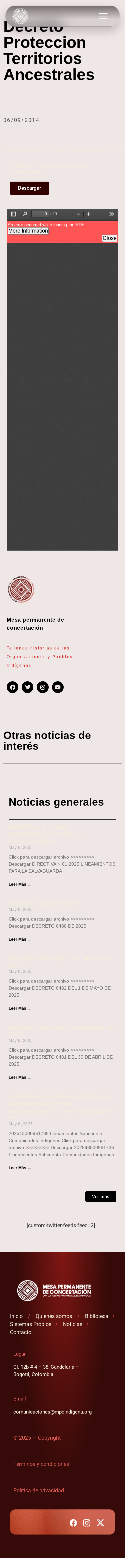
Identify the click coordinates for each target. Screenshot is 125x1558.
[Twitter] (27, 687)
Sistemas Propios (30, 1324)
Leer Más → (20, 884)
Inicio (17, 1316)
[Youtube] (58, 687)
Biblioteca (97, 1316)
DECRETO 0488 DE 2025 (43, 903)
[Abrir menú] (103, 16)
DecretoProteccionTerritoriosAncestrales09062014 (66, 149)
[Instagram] (42, 687)
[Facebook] (12, 687)
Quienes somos (54, 1316)
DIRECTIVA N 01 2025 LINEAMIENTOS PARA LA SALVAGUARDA (45, 834)
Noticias (72, 1324)
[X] (100, 1523)
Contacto (20, 1332)
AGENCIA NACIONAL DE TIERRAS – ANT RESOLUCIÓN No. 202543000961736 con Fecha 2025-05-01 (62, 1107)
